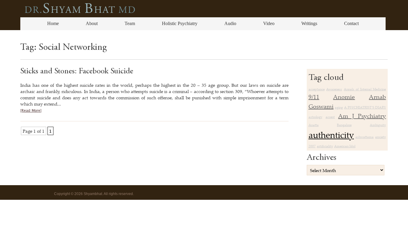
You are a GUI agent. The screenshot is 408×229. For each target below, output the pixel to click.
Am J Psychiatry (362, 116)
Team (130, 23)
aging (339, 107)
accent (330, 116)
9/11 (314, 97)
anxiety (380, 136)
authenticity (331, 134)
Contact (351, 23)
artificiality (325, 146)
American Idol (344, 146)
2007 (312, 146)
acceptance (317, 89)
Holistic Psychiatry (179, 23)
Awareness (334, 89)
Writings (309, 23)
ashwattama (364, 136)
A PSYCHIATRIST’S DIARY (365, 107)
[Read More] (31, 110)
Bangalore (344, 125)
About (92, 23)
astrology (315, 116)
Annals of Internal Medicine (365, 89)
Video (268, 23)
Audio (230, 23)
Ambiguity (378, 125)
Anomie (344, 97)
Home (53, 23)
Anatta (314, 125)
